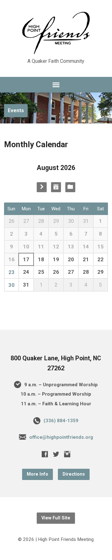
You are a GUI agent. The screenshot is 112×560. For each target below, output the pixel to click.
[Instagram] (67, 454)
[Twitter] (56, 454)
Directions (74, 474)
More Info (37, 474)
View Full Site (55, 518)
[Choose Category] (70, 187)
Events (16, 110)
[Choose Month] (56, 187)
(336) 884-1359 (61, 420)
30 (11, 285)
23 (11, 272)
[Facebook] (45, 454)
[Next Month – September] (42, 187)
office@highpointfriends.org (61, 437)
